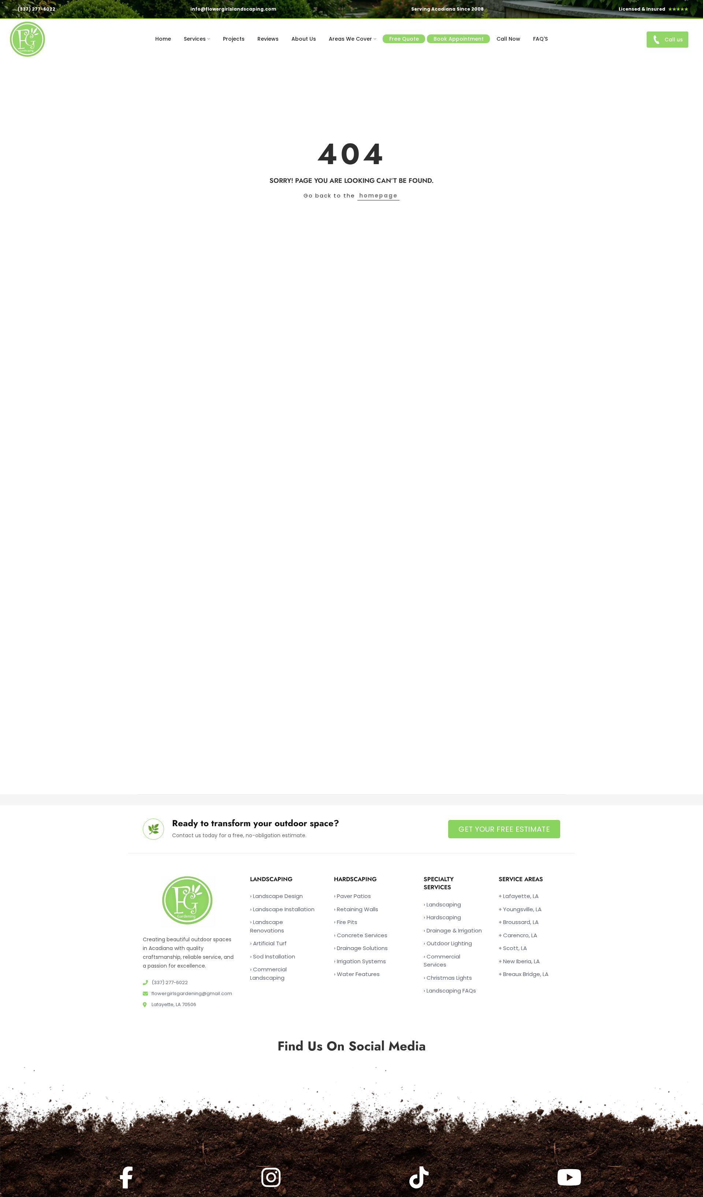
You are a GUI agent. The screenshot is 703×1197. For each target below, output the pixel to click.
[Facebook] (127, 1178)
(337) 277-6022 (36, 9)
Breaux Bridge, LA (523, 974)
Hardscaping (442, 917)
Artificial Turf (268, 943)
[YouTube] (570, 1178)
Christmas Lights (448, 978)
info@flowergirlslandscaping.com (233, 9)
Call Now (508, 39)
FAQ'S (540, 39)
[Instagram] (272, 1178)
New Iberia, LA (519, 961)
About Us (303, 39)
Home (163, 39)
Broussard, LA (519, 922)
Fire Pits (345, 922)
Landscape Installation (282, 909)
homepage (378, 195)
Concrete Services (360, 935)
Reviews (268, 39)
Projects (234, 39)
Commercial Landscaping (268, 973)
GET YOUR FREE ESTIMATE (504, 829)
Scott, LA (513, 948)
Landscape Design (276, 896)
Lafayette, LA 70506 (173, 1004)
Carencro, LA (518, 935)
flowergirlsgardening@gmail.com (191, 993)
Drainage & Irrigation (453, 930)
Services (195, 39)
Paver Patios (352, 896)
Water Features (357, 974)
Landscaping (442, 904)
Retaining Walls (356, 909)
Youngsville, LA (520, 909)
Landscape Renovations (267, 926)
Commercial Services (442, 961)
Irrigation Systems (360, 961)
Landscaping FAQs (450, 990)
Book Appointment (459, 39)
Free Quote (404, 39)
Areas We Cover (350, 39)
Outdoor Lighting (448, 943)
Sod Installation (272, 956)
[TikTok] (420, 1178)
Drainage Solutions (361, 948)
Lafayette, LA (519, 896)
